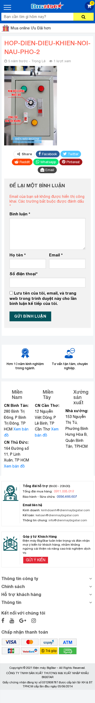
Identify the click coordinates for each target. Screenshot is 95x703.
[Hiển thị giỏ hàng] (89, 9)
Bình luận (20, 213)
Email (56, 254)
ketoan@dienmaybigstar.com (57, 515)
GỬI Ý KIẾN (35, 560)
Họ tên (18, 254)
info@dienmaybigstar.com (68, 520)
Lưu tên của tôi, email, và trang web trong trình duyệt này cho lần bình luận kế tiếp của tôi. (43, 298)
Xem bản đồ (14, 466)
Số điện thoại (23, 273)
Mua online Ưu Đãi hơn (31, 28)
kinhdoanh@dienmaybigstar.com (65, 510)
